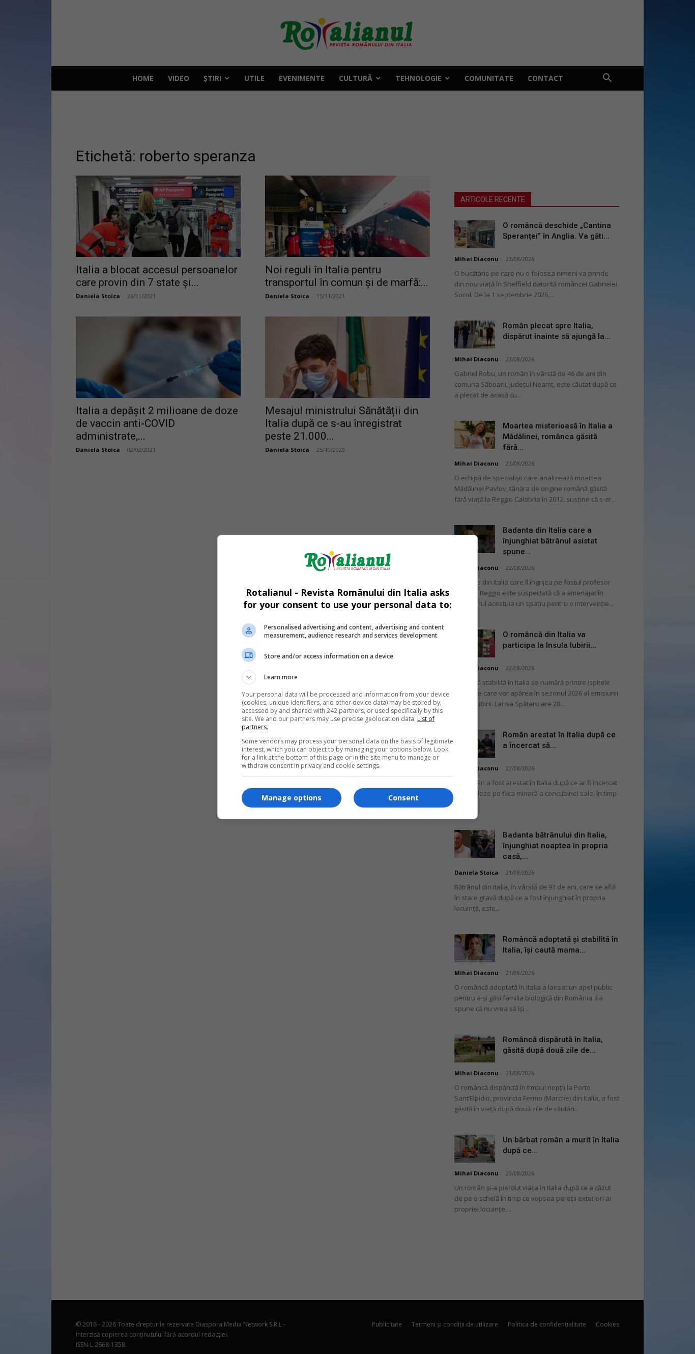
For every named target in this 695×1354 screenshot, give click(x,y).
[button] (347, 677)
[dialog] (347, 677)
